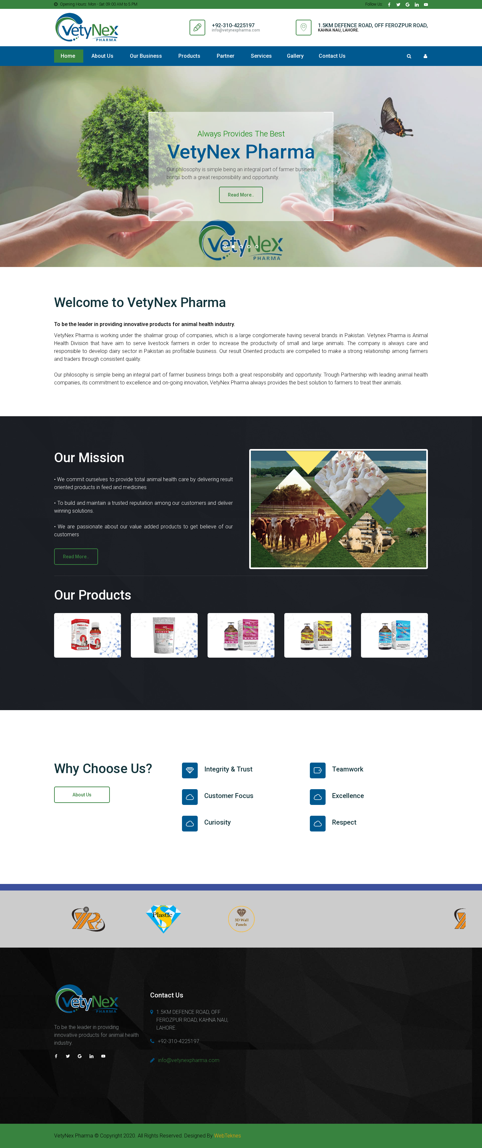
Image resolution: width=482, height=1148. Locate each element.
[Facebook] (389, 5)
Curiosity (217, 822)
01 (225, 246)
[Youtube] (426, 5)
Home (68, 56)
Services (261, 56)
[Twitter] (398, 5)
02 (233, 246)
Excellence (348, 796)
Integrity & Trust (228, 769)
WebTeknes (227, 1136)
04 (249, 246)
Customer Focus (228, 796)
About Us (102, 56)
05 (256, 246)
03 (241, 246)
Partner (225, 56)
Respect (344, 822)
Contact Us (332, 56)
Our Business (146, 56)
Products (189, 56)
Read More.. (241, 194)
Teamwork (347, 769)
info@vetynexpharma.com (236, 30)
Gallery (295, 56)
